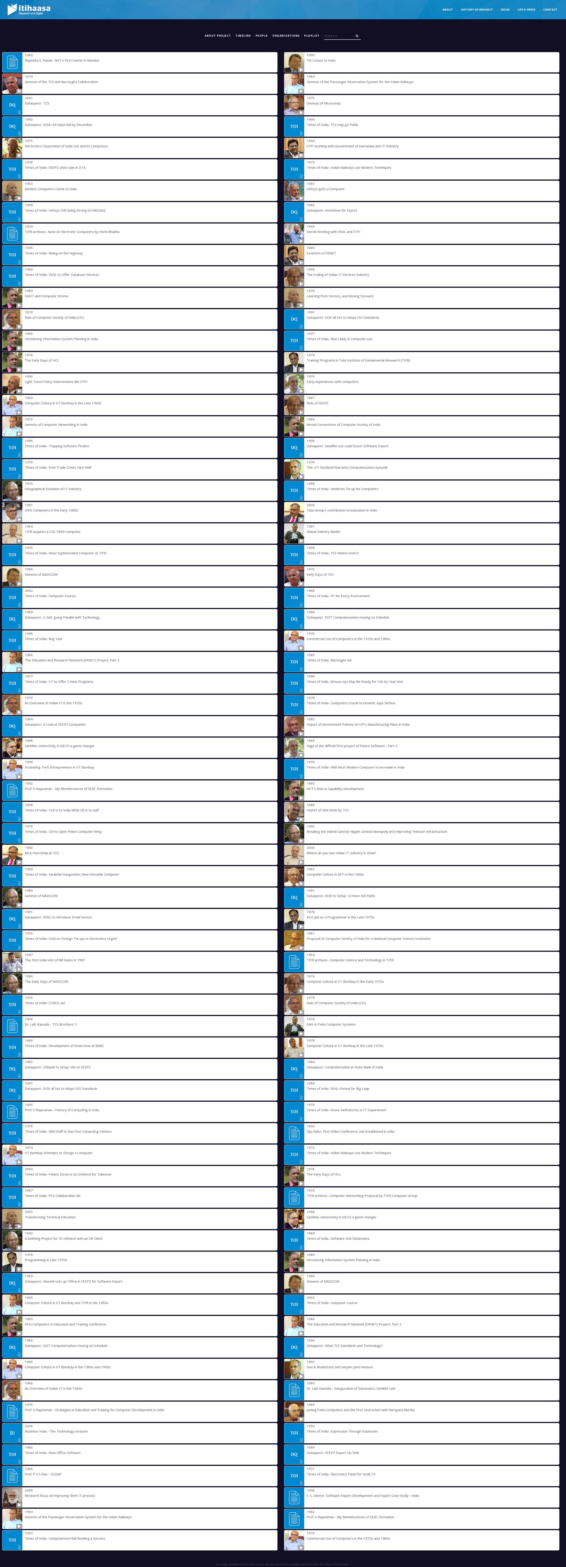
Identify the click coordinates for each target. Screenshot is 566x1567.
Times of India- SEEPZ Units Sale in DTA (55, 167)
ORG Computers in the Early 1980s (51, 510)
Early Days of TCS (320, 574)
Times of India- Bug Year (44, 638)
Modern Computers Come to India (51, 189)
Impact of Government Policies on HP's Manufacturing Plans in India (358, 724)
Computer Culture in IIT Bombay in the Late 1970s (345, 1045)
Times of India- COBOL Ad (45, 1003)
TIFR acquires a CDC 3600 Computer (53, 531)
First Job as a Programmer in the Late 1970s (341, 917)
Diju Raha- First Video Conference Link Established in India (350, 1131)
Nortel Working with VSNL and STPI (333, 231)
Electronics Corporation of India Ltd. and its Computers (66, 146)
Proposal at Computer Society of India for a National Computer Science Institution (368, 938)
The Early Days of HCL (42, 360)
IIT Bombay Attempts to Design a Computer (59, 1153)
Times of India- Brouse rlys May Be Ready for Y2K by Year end (355, 681)
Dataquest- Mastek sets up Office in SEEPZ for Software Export (73, 1281)
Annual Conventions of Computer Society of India (343, 424)
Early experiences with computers (333, 381)
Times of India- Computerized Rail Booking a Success (65, 1538)
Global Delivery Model (323, 531)
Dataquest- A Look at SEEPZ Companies (55, 724)
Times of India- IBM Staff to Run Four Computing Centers (68, 1131)
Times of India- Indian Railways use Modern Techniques (349, 167)
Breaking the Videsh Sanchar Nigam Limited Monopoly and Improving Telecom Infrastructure (377, 831)
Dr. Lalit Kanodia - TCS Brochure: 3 (51, 1024)
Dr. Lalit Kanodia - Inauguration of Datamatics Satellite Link (351, 1388)
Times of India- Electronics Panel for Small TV (341, 1474)
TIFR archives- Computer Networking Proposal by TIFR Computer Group (362, 1195)
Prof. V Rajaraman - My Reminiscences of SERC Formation (68, 788)
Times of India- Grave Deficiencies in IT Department (346, 1110)
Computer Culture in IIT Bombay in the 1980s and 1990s (68, 1367)
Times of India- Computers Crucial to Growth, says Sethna (351, 703)
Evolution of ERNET (321, 253)
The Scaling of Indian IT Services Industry (338, 274)
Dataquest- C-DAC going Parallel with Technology (62, 617)
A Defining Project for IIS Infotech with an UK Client (64, 1238)
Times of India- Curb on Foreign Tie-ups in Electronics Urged (71, 938)
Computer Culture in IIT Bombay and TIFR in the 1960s (66, 1302)
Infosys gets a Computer (326, 189)
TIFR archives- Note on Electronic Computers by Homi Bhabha (72, 231)
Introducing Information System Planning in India (61, 339)
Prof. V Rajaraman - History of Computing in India (62, 1110)
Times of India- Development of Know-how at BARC (64, 1045)
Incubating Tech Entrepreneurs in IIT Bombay (59, 767)
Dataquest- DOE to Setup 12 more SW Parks (341, 895)
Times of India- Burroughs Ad (329, 660)
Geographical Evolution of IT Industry (53, 488)
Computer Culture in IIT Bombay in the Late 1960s (63, 403)
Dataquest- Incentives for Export (332, 210)
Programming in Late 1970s (46, 1260)
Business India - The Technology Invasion (56, 1431)
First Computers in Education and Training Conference (65, 1324)
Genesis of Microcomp (324, 103)
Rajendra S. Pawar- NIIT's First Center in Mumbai (62, 60)
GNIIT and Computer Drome (46, 296)
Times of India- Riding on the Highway (54, 253)
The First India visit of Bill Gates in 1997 (55, 960)
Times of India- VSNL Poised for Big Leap (338, 1088)
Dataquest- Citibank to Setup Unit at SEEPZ (58, 1067)
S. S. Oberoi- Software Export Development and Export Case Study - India (363, 1495)
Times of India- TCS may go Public (332, 124)
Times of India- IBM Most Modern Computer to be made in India (356, 767)
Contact (550, 9)
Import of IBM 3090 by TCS (328, 810)
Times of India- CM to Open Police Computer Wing (63, 831)
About (447, 9)
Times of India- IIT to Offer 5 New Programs (59, 681)
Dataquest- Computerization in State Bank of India (345, 1067)
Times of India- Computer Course (50, 596)
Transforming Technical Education (50, 1217)
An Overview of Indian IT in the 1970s (53, 703)
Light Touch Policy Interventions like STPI (56, 381)
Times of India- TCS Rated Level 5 (333, 553)
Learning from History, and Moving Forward (340, 296)
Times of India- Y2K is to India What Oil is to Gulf (62, 810)
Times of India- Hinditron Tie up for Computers (342, 488)
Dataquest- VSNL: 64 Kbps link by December (59, 124)
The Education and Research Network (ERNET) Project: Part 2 (72, 660)
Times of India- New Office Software (53, 1452)
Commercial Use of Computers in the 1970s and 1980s (348, 638)
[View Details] (12, 62)
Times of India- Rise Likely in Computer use (339, 339)
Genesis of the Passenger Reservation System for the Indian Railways (360, 81)
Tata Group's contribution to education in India (342, 510)
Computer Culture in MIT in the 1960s (335, 874)
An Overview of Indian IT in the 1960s (53, 1388)
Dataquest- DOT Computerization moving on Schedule (348, 617)
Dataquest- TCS (37, 103)
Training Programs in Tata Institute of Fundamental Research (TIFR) (358, 360)
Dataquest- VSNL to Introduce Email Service (58, 917)
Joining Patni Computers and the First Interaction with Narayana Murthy (361, 1410)
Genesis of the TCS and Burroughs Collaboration (61, 81)
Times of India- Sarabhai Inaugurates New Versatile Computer (72, 874)
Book (505, 9)
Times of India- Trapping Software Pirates (57, 446)
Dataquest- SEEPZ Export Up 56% (333, 1452)
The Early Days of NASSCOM (46, 981)
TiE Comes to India (321, 60)
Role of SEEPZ (317, 403)
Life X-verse (526, 9)
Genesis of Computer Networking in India (56, 424)
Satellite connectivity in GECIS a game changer (60, 746)
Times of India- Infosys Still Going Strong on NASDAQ (65, 210)
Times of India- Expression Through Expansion (342, 1431)
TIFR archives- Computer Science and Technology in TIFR (350, 960)
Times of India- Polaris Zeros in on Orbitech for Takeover (68, 1174)
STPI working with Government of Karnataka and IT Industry (353, 146)
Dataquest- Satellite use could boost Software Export (347, 446)
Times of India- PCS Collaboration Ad (52, 1195)
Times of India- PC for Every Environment (338, 596)
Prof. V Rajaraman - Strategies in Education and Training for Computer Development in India (94, 1410)
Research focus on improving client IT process (60, 1495)
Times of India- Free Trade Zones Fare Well (58, 467)
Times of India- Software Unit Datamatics (338, 1238)
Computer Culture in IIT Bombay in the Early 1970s (345, 981)
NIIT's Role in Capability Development (335, 788)
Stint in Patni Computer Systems (331, 1024)
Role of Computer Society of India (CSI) (54, 317)
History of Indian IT (477, 9)
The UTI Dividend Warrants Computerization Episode (347, 467)
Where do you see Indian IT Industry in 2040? (341, 853)
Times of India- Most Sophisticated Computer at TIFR (65, 553)
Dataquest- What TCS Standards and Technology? (345, 1345)
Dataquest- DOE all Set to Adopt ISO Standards (343, 317)
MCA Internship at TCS (42, 853)
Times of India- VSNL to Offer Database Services (62, 274)
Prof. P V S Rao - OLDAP (43, 1474)
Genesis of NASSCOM (41, 574)
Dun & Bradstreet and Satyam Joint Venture (340, 1367)
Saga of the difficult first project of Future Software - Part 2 (352, 746)
